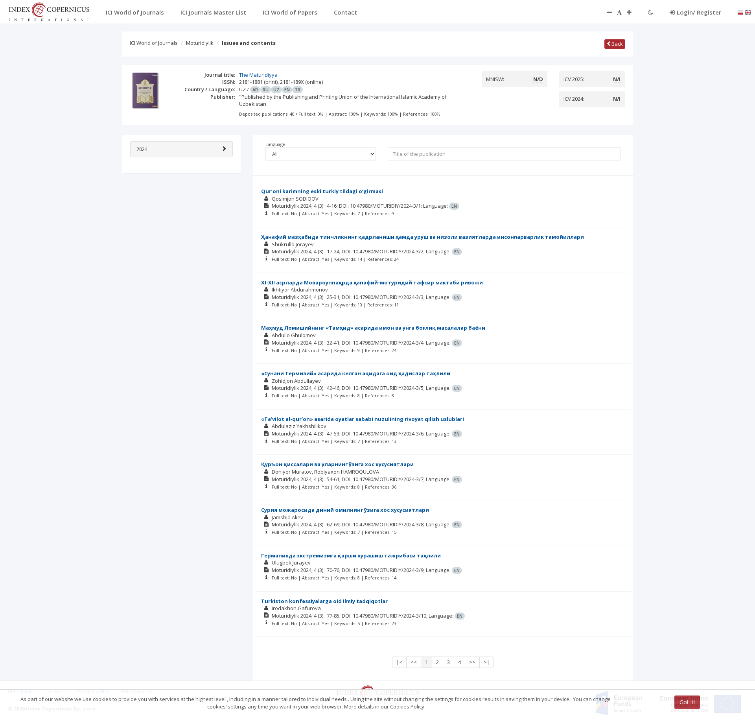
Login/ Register (699, 12)
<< (414, 662)
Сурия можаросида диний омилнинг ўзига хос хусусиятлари (345, 509)
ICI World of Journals (154, 42)
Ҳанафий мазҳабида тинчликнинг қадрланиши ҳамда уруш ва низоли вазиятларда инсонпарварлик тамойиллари (422, 236)
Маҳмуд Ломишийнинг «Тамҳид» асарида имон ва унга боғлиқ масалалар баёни (373, 327)
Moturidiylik (200, 42)
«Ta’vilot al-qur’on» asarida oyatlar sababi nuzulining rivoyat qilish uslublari (362, 418)
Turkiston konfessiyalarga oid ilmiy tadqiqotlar (324, 601)
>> (472, 662)
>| (487, 662)
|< (399, 662)
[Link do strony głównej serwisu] (49, 11)
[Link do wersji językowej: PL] (740, 11)
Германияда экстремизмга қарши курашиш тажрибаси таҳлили (351, 555)
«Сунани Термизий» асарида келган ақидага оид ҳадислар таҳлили (355, 373)
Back (616, 43)
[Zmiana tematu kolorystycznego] (650, 12)
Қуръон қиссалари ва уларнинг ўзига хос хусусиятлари (337, 464)
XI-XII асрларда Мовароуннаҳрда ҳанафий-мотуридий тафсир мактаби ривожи (372, 282)
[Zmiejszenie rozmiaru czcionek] (605, 12)
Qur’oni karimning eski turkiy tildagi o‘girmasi (322, 191)
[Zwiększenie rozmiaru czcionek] (633, 12)
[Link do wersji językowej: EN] (748, 11)
